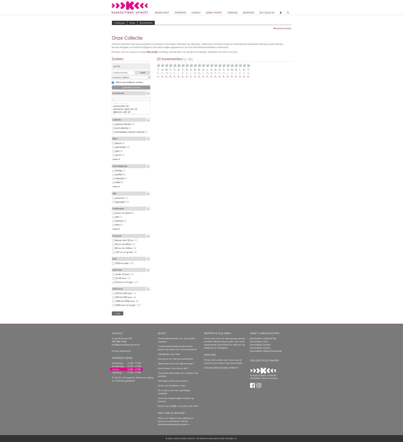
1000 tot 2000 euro (127, 301)
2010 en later (124, 263)
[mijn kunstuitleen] (280, 7)
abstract (121, 198)
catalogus (119, 22)
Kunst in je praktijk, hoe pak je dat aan (177, 406)
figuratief (122, 201)
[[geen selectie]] (131, 103)
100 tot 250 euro (125, 293)
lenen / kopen (214, 12)
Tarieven (232, 12)
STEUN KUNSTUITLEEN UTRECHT (221, 367)
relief (119, 182)
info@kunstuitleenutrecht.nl (126, 344)
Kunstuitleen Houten (260, 344)
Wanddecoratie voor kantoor (173, 380)
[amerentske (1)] (131, 106)
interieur (121, 220)
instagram (222, 347)
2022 (117, 66)
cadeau (196, 12)
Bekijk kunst (162, 12)
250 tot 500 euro (125, 297)
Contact (117, 333)
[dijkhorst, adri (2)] (131, 112)
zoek (142, 72)
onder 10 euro (124, 274)
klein (119, 224)
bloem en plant (124, 212)
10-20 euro (122, 278)
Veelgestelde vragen (264, 360)
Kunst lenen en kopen (264, 333)
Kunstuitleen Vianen (260, 347)
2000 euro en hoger (127, 305)
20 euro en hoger (126, 282)
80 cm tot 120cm (125, 248)
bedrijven (248, 12)
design (120, 170)
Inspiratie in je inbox (217, 333)
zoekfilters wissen (131, 87)
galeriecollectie (125, 124)
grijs (118, 151)
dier (118, 216)
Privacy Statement (121, 351)
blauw (120, 143)
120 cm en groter (126, 252)
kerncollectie (123, 128)
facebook (209, 347)
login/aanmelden (283, 28)
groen (119, 154)
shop (132, 22)
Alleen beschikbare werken (128, 82)
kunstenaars (146, 22)
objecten (121, 178)
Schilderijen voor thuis (169, 354)
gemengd (122, 147)
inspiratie (180, 12)
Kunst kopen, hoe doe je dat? (173, 368)
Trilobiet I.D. (231, 438)
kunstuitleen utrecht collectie (131, 132)
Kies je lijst (152, 51)
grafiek (120, 174)
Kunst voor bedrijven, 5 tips (172, 385)
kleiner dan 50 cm (126, 240)
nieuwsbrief (223, 344)
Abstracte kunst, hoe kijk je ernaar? (176, 363)
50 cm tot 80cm (125, 244)
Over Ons (210, 354)
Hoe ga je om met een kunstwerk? (175, 358)
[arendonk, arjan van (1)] (131, 109)
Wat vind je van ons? (171, 412)
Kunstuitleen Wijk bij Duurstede (266, 351)
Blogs (162, 333)
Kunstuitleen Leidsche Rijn (263, 338)
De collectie (267, 12)
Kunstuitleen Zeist (259, 341)
